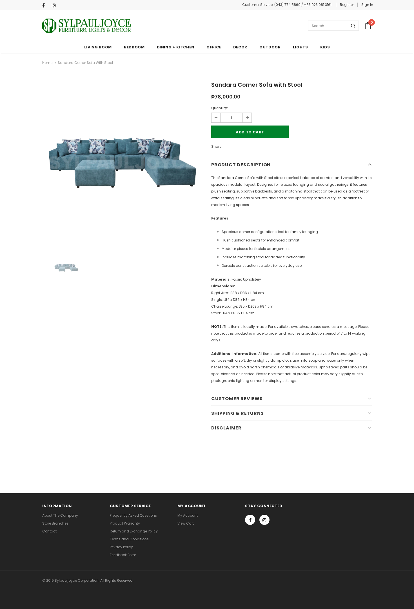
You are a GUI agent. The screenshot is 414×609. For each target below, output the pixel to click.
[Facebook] (45, 5)
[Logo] (86, 26)
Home (47, 62)
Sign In (367, 4)
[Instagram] (55, 5)
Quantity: (219, 108)
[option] (122, 162)
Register (347, 4)
